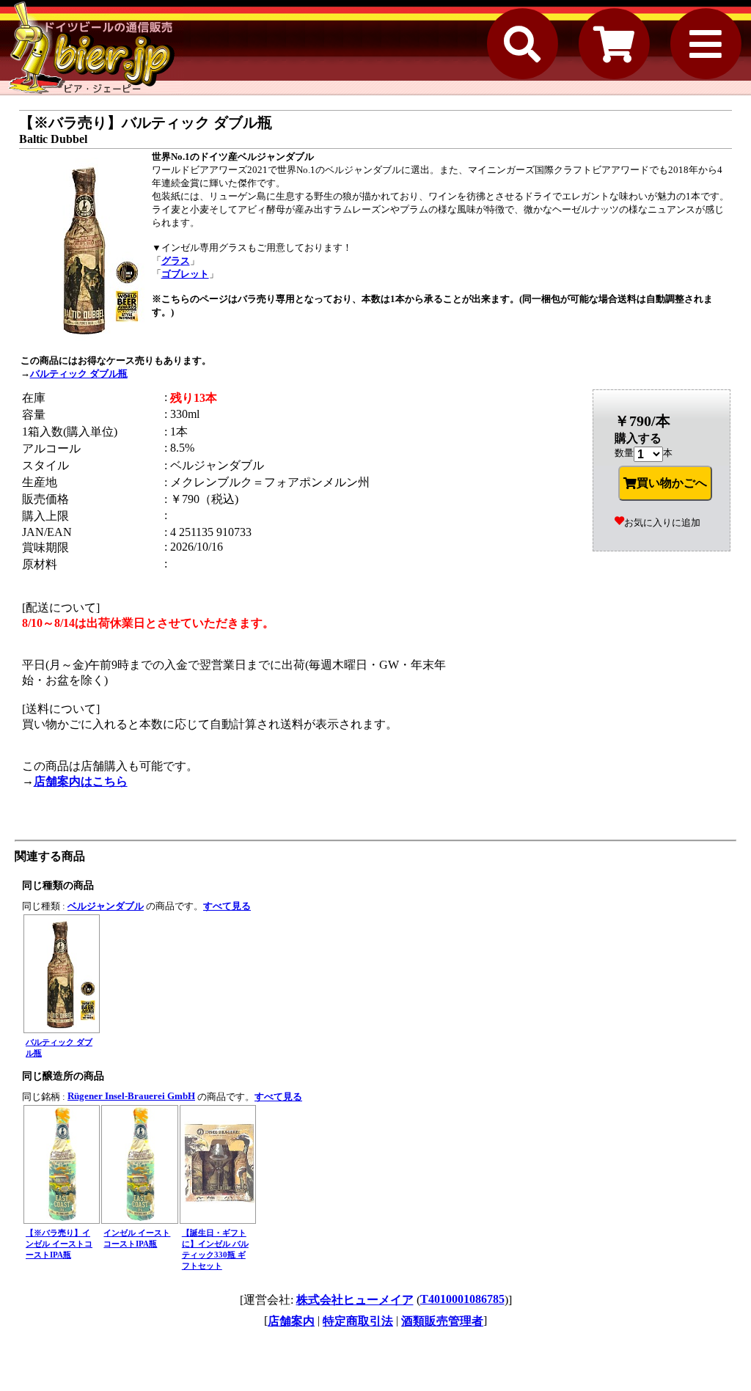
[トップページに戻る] (91, 47)
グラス (175, 260)
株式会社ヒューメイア (355, 1299)
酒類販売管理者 (442, 1321)
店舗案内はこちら (81, 781)
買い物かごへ (672, 483)
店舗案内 (291, 1321)
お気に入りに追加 (662, 522)
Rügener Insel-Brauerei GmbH (131, 1095)
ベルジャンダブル (105, 905)
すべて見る (227, 905)
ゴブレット (185, 273)
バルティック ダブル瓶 (79, 373)
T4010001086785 (462, 1299)
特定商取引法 (358, 1321)
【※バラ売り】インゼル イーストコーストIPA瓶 (59, 1243)
